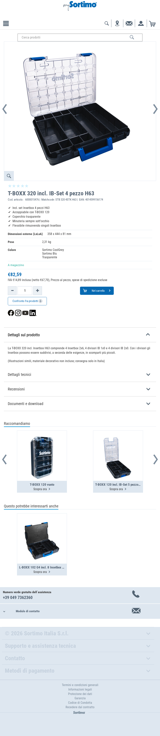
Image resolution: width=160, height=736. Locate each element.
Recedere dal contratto (80, 707)
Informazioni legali (80, 689)
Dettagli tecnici (19, 374)
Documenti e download (25, 403)
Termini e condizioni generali (80, 685)
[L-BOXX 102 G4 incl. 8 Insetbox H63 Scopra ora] (42, 529)
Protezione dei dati (80, 694)
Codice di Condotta (80, 703)
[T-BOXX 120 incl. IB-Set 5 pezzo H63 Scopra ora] (118, 446)
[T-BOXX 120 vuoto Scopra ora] (42, 446)
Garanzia (80, 698)
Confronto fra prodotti (25, 301)
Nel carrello (98, 290)
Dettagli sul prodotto (24, 335)
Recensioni (16, 389)
